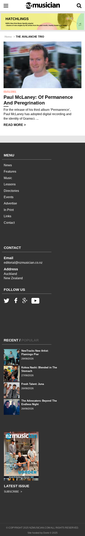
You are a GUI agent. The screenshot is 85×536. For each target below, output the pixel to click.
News (8, 165)
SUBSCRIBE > (13, 491)
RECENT (11, 340)
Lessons (10, 184)
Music (8, 178)
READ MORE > (15, 125)
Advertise (10, 203)
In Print (9, 210)
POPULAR (30, 340)
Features (10, 171)
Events (8, 197)
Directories (11, 190)
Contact (9, 222)
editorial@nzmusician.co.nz (23, 262)
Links (7, 216)
